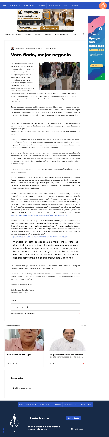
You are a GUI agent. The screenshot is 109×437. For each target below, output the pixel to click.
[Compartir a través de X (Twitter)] (17, 307)
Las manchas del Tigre (19, 355)
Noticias (28, 34)
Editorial (38, 34)
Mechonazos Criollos (62, 34)
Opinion (48, 34)
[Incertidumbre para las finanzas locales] (66, 340)
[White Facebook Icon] (14, 431)
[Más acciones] (78, 48)
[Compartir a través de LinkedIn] (22, 307)
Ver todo (83, 325)
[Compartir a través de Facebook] (12, 307)
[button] (84, 34)
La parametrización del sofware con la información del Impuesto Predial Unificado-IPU (67, 356)
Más (75, 34)
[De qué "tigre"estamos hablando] (24, 340)
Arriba (4, 431)
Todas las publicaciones (12, 34)
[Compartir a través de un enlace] (28, 307)
